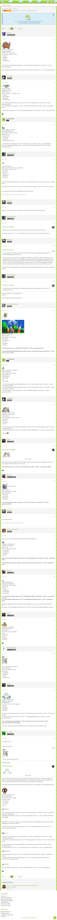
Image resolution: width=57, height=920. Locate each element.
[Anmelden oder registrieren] (51, 1)
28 (14, 28)
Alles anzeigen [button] (28, 459)
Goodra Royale (17, 194)
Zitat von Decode (8, 250)
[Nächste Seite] (21, 28)
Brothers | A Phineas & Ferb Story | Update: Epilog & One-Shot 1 (23, 885)
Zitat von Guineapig (9, 450)
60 (18, 28)
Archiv (8, 888)
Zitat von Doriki (7, 746)
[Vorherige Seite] (3, 28)
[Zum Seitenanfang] (54, 917)
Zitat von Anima (7, 766)
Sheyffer (8, 887)
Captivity (16, 523)
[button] (55, 1)
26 (9, 28)
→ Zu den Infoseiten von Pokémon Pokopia (29, 23)
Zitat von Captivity (8, 227)
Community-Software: (28, 917)
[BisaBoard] (3, 1)
